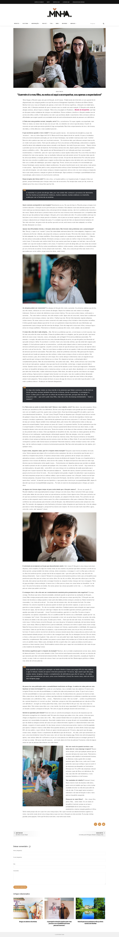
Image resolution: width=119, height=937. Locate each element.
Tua (51, 23)
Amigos (72, 23)
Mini (57, 23)
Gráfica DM (56, 2)
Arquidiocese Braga (79, 2)
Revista (16, 23)
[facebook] (95, 824)
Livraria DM (66, 2)
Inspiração (35, 23)
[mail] (103, 824)
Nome (17, 850)
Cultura (25, 23)
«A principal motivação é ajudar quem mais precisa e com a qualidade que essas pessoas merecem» (59, 923)
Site (14, 864)
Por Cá (44, 23)
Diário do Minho (39, 2)
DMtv (48, 2)
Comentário (16, 870)
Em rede (64, 23)
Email (17, 857)
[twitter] (99, 824)
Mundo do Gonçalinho (82, 110)
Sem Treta (59, 91)
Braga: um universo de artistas (28, 921)
